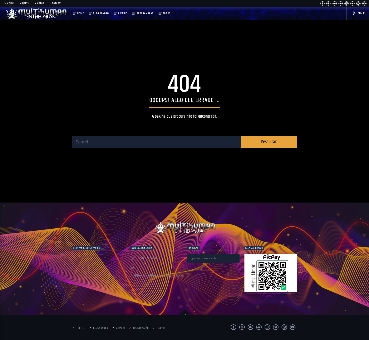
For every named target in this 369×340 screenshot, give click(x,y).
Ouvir (361, 13)
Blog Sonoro (101, 13)
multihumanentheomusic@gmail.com (157, 275)
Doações (57, 3)
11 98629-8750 (146, 258)
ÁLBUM (10, 3)
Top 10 (166, 13)
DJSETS (25, 3)
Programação (145, 13)
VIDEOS (40, 3)
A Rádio (122, 13)
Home (80, 13)
